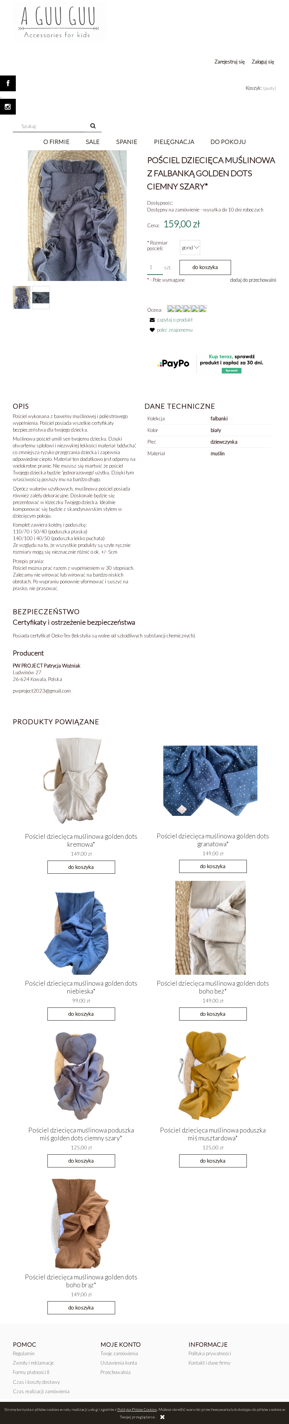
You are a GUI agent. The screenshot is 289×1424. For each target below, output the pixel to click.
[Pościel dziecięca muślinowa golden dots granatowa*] (210, 780)
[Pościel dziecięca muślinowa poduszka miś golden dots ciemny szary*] (79, 1074)
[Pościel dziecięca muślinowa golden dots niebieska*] (79, 927)
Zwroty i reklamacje (33, 1363)
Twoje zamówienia (119, 1353)
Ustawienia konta (118, 1363)
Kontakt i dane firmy (209, 1363)
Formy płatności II (31, 1372)
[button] (170, 320)
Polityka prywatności (210, 1353)
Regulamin (24, 1353)
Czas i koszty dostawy (36, 1382)
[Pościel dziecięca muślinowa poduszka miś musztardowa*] (210, 1074)
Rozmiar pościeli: (157, 245)
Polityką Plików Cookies (137, 1409)
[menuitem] (57, 141)
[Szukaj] (93, 126)
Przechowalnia (115, 1372)
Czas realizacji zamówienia (41, 1391)
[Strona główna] (60, 21)
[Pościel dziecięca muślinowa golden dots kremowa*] (79, 780)
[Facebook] (8, 83)
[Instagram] (8, 107)
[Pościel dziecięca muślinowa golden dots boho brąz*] (79, 1221)
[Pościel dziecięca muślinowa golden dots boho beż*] (210, 927)
